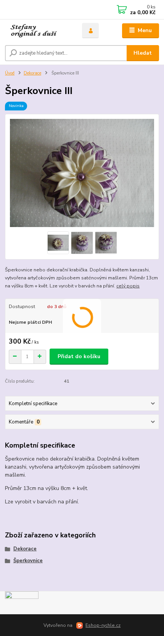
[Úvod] (37, 31)
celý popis (128, 286)
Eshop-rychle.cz (103, 625)
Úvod (9, 73)
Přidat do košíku (79, 356)
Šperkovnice (28, 560)
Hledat (142, 53)
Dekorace (32, 73)
